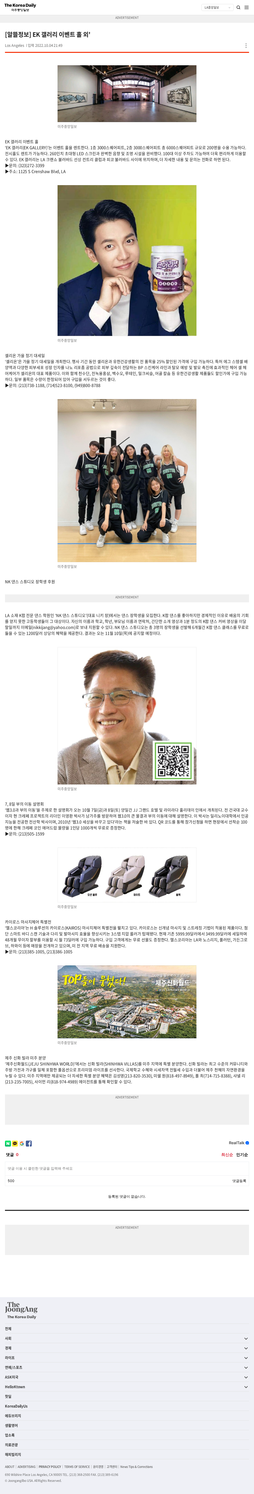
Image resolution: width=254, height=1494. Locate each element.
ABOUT (9, 1466)
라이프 (10, 1357)
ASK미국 (11, 1376)
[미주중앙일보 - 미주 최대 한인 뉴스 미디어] (20, 7)
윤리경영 (98, 1466)
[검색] (239, 7)
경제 (8, 1347)
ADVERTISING (26, 1466)
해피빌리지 (13, 1454)
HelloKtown (15, 1386)
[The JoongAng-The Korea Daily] (21, 1310)
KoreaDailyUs (16, 1405)
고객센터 (112, 1466)
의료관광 (11, 1444)
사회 (8, 1338)
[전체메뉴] (247, 7)
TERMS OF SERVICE (77, 1466)
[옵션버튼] (246, 46)
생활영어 (11, 1425)
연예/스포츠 (13, 1367)
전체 (8, 1328)
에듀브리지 (13, 1415)
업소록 (10, 1434)
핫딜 (8, 1396)
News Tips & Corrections (136, 1466)
